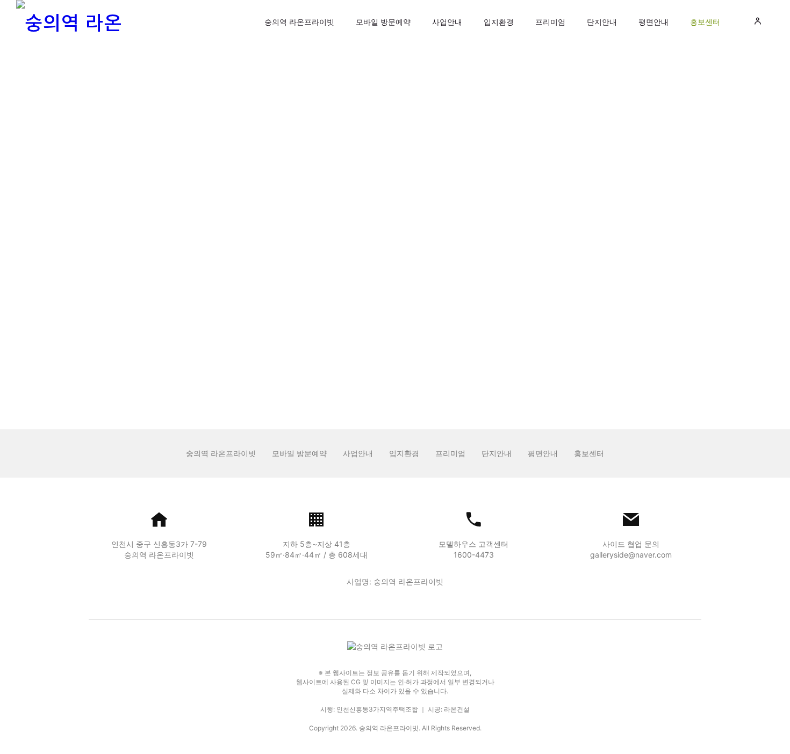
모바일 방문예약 (383, 21)
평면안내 (653, 21)
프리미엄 (550, 21)
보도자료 (335, 85)
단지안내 (602, 21)
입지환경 (499, 21)
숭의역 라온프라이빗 (299, 21)
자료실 (459, 85)
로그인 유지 (344, 289)
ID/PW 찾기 (373, 353)
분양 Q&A (399, 85)
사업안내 (447, 21)
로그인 (395, 317)
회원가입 (421, 353)
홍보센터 (705, 21)
